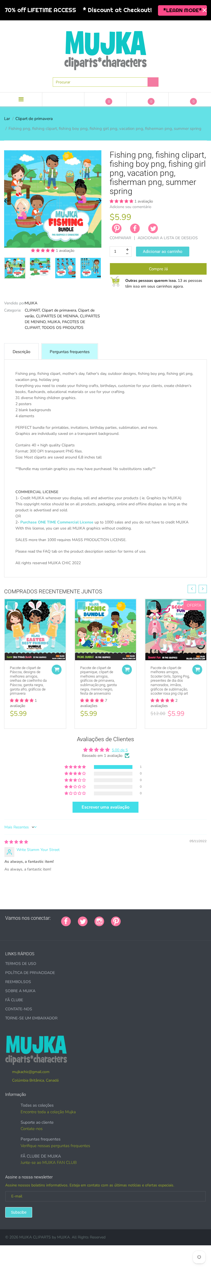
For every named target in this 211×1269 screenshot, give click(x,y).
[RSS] (141, 918)
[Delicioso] (183, 918)
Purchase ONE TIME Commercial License (56, 522)
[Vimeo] (176, 918)
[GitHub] (134, 918)
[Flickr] (148, 918)
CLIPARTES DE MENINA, (57, 316)
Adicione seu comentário (130, 206)
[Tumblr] (162, 918)
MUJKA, (54, 321)
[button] (43, 250)
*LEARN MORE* (182, 10)
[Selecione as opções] (56, 669)
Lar (7, 118)
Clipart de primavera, (59, 310)
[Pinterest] (116, 920)
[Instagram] (99, 920)
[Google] (128, 918)
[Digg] (196, 918)
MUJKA (31, 303)
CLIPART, (33, 310)
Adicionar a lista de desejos (168, 238)
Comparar (120, 238)
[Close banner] (204, 10)
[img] (16, 842)
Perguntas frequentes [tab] (70, 351)
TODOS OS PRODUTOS (63, 327)
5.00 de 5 (120, 750)
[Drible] (169, 918)
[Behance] (7, 930)
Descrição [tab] (21, 351)
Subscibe (18, 1212)
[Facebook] (135, 228)
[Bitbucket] (155, 918)
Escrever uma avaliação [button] (105, 807)
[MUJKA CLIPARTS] (105, 48)
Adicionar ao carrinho (162, 251)
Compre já (158, 269)
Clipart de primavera (34, 118)
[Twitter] (153, 228)
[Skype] (189, 918)
